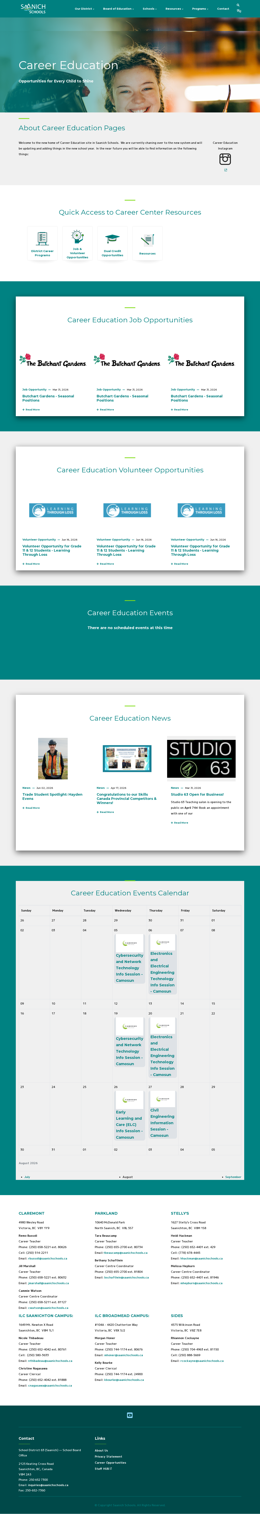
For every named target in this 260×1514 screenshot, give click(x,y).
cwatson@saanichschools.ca (48, 1308)
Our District (84, 8)
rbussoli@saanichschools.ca (47, 1258)
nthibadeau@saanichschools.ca (50, 1361)
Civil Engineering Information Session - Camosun (162, 1123)
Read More (32, 409)
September (233, 1177)
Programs (199, 8)
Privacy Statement (108, 1457)
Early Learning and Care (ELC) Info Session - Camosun (129, 1125)
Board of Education (117, 8)
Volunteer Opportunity (39, 539)
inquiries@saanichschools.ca (48, 1485)
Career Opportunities (110, 1463)
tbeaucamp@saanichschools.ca (126, 1253)
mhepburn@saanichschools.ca (201, 1283)
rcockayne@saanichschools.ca (202, 1361)
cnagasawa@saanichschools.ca (50, 1386)
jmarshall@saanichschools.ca (48, 1283)
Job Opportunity (34, 389)
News (26, 788)
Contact (223, 8)
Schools (149, 8)
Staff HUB (102, 1469)
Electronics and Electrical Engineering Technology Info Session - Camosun (162, 972)
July (27, 1177)
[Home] (34, 9)
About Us (101, 1450)
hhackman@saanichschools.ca (201, 1258)
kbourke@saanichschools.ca (124, 1380)
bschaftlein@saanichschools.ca (126, 1277)
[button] (238, 5)
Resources (174, 8)
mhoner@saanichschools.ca (123, 1355)
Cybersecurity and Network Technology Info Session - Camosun (129, 968)
